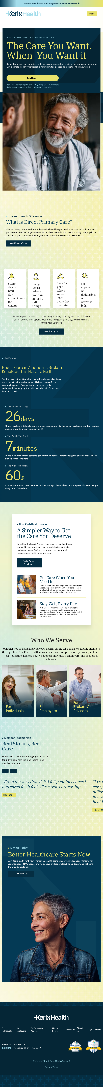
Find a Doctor (55, 1030)
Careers (97, 1030)
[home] (23, 13)
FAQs (90, 1030)
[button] (92, 13)
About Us (80, 1029)
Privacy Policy (51, 1067)
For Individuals (7, 1030)
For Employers (21, 1030)
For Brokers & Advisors (37, 1030)
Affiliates (70, 1030)
